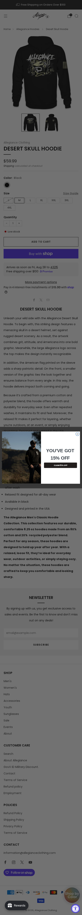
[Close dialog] (77, 434)
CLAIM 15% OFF (60, 465)
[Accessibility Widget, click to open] (75, 908)
